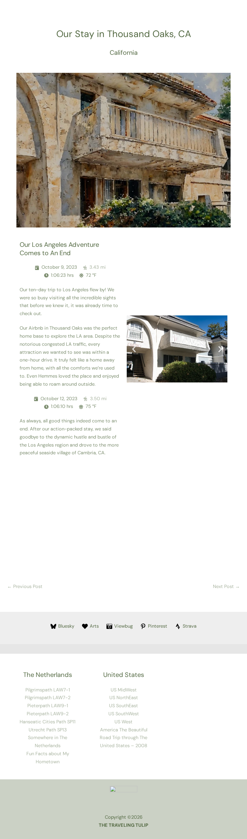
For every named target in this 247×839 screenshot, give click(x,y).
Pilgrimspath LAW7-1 (47, 690)
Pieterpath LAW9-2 (48, 714)
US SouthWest (123, 714)
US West (123, 722)
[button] (134, 349)
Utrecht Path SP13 (48, 730)
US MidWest (124, 690)
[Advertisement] (123, 518)
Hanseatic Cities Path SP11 (48, 722)
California (124, 52)
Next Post (226, 586)
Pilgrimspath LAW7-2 (47, 698)
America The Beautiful (123, 730)
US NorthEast (123, 698)
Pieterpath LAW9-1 (47, 706)
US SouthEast (123, 706)
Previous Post (24, 586)
